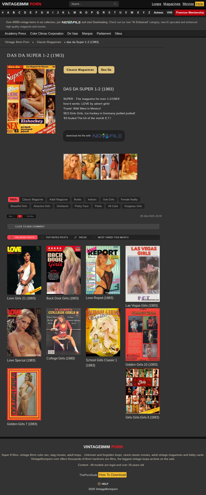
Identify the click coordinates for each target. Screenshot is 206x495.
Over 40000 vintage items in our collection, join (33, 22)
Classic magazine (32, 199)
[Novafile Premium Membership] (71, 23)
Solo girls (108, 199)
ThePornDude (88, 475)
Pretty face (82, 206)
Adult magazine (58, 199)
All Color (113, 206)
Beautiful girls (19, 206)
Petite (98, 206)
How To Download (112, 475)
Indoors (92, 199)
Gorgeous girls (133, 206)
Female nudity (129, 199)
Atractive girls (42, 206)
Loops (157, 3)
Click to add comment (30, 226)
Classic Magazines (49, 42)
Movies (188, 3)
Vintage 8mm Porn (17, 42)
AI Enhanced (140, 22)
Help (199, 4)
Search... (76, 4)
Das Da (106, 69)
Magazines (172, 3)
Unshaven (62, 206)
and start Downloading (94, 22)
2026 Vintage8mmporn (103, 489)
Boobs (77, 199)
